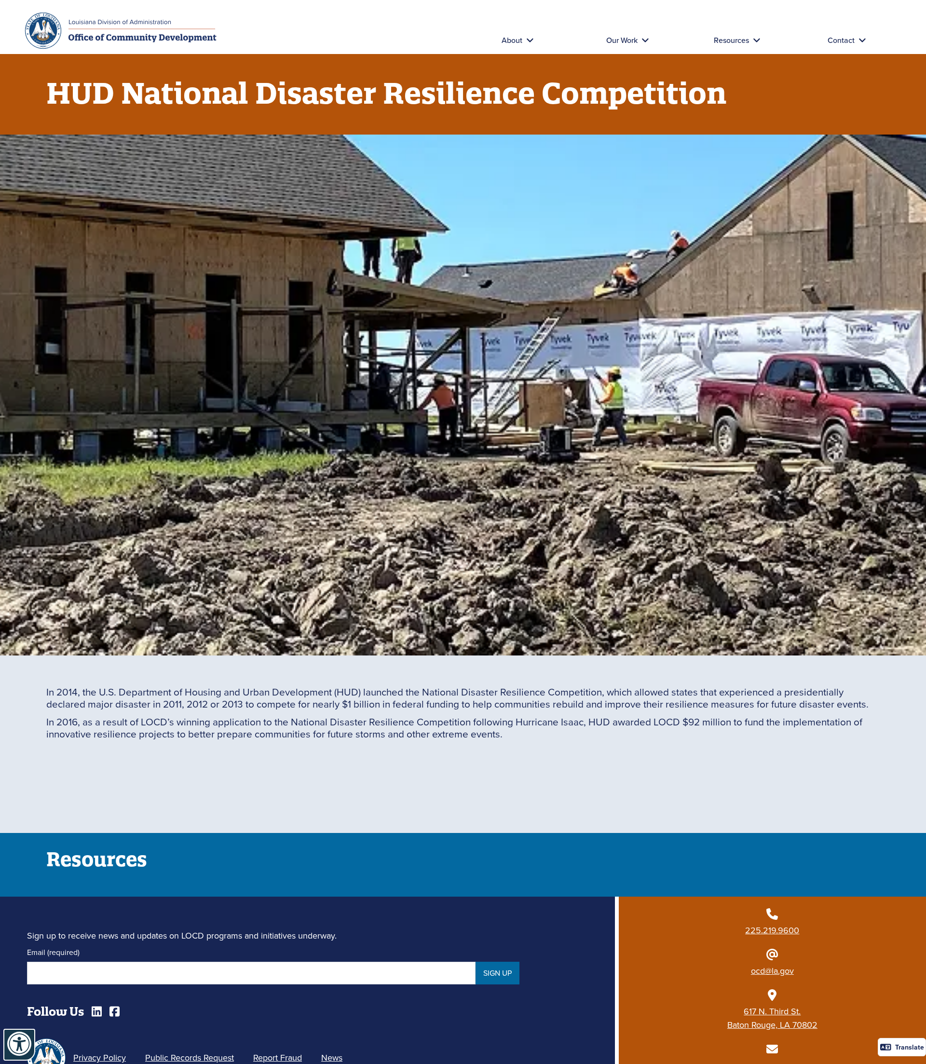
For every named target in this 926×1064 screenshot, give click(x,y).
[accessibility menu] (19, 1045)
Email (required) (53, 952)
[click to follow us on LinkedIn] (97, 1011)
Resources (731, 40)
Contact (841, 40)
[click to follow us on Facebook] (114, 1011)
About (512, 40)
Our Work (622, 40)
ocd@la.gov (772, 971)
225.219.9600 (772, 930)
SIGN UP (497, 973)
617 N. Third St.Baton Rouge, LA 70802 (772, 1018)
